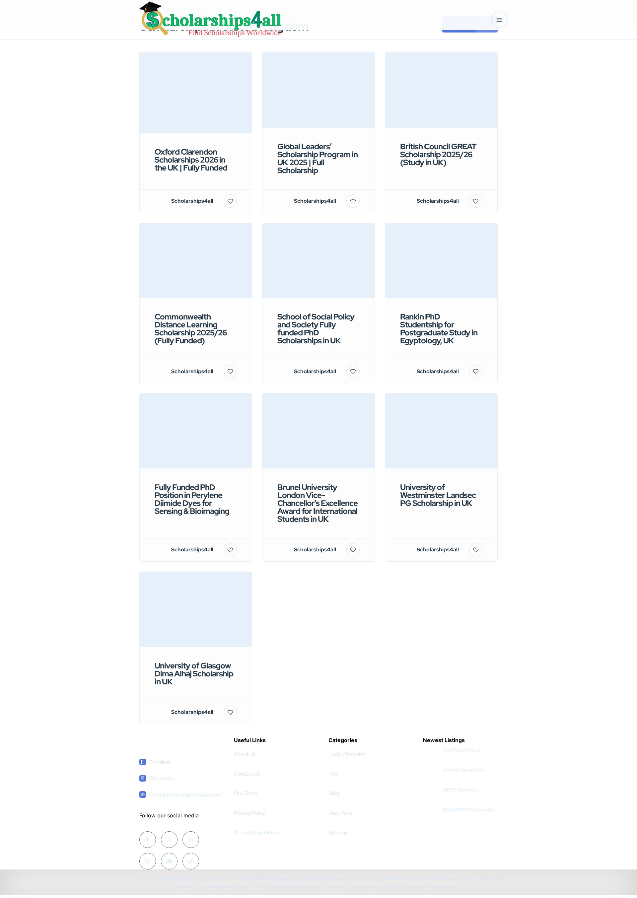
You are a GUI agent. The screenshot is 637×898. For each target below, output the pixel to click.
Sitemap (338, 832)
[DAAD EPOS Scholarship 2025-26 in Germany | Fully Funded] (430, 809)
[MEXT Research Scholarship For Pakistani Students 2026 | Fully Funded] (430, 790)
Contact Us (247, 773)
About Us (244, 754)
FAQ (333, 773)
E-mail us (159, 762)
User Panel (340, 812)
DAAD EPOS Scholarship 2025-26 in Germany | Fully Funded (469, 809)
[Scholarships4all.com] (210, 19)
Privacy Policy (249, 812)
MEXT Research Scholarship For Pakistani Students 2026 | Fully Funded (470, 790)
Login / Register (347, 754)
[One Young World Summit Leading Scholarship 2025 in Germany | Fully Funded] (430, 750)
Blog (333, 793)
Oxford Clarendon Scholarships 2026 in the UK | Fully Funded (469, 770)
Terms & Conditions (256, 832)
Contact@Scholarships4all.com (185, 794)
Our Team (245, 793)
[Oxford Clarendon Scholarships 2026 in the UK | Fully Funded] (430, 770)
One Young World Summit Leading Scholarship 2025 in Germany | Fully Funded (468, 750)
